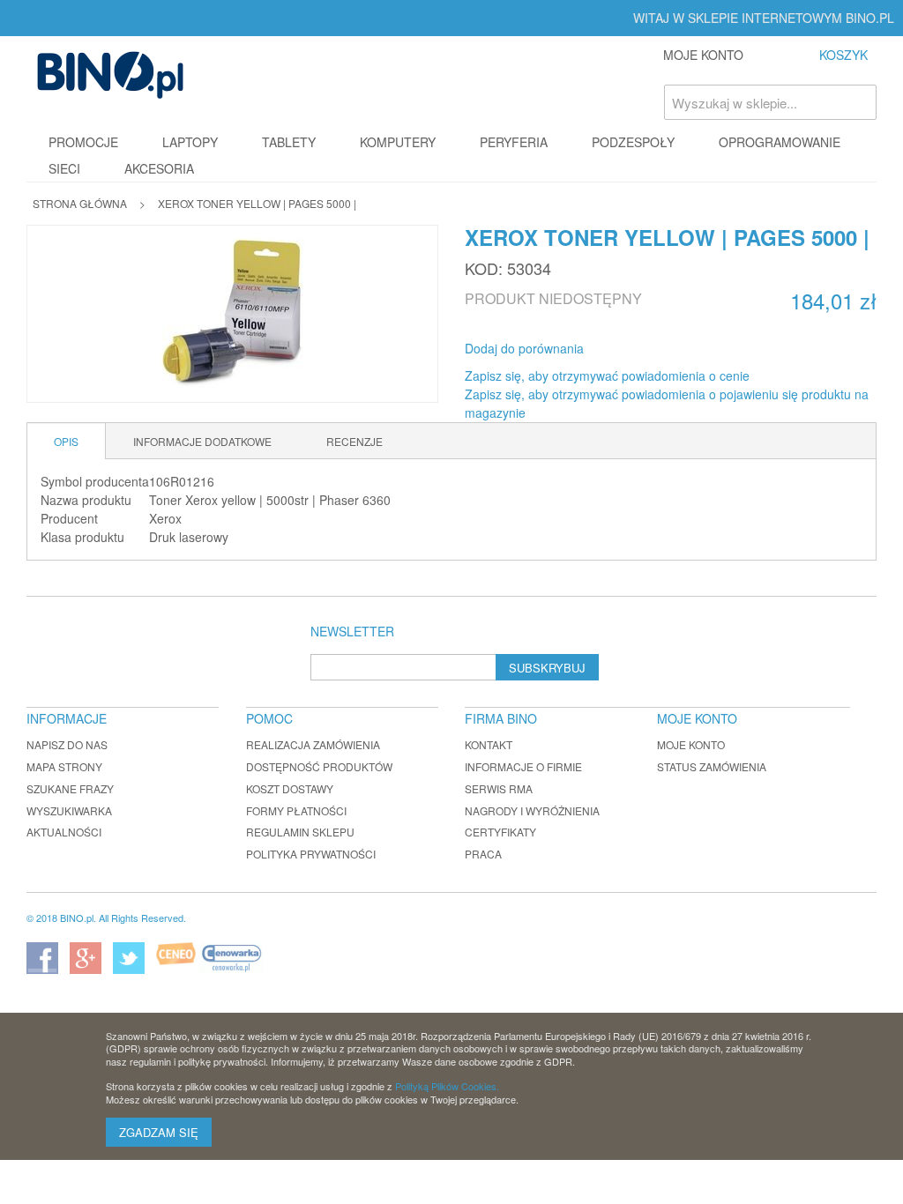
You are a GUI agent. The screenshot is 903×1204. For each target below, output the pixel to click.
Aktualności (63, 831)
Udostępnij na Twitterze (656, 349)
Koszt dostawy (289, 788)
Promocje (83, 142)
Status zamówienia (711, 766)
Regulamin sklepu (300, 831)
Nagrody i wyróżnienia (532, 810)
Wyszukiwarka (69, 810)
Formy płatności (296, 810)
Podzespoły (633, 142)
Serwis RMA (499, 788)
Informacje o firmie (523, 766)
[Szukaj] (859, 102)
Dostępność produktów (319, 766)
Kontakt (488, 744)
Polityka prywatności (311, 853)
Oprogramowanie (779, 142)
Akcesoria (159, 168)
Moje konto (691, 744)
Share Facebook (620, 349)
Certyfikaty (500, 831)
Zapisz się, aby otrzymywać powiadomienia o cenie (607, 375)
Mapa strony (64, 766)
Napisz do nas (67, 744)
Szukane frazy (70, 788)
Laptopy (190, 142)
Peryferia (514, 142)
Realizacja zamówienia (313, 744)
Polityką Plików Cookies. (447, 1086)
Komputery (398, 142)
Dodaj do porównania (524, 348)
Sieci (64, 168)
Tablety (289, 142)
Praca (483, 853)
